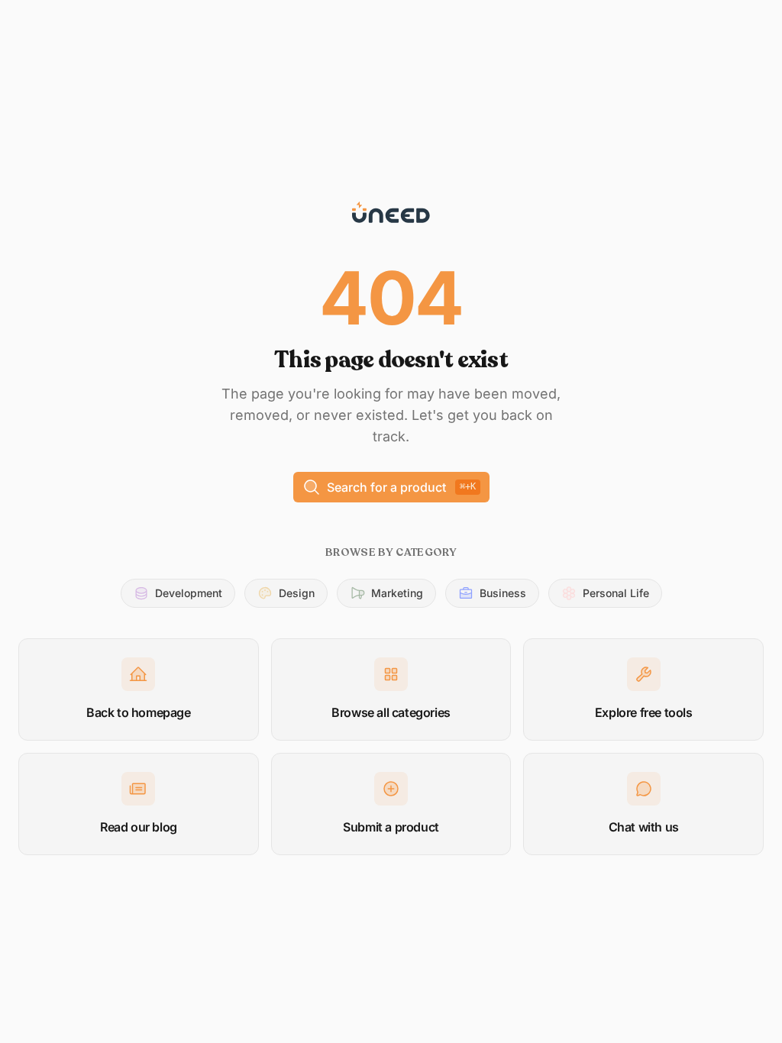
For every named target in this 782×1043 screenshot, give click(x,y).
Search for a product (401, 487)
